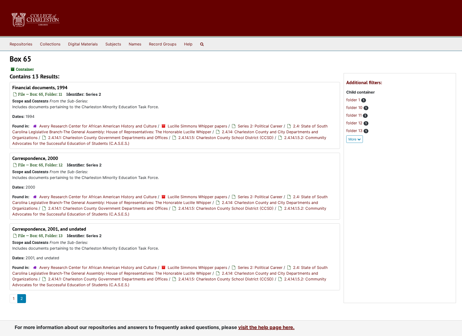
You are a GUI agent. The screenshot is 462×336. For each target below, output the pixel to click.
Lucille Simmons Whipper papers (197, 126)
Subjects (113, 44)
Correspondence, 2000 (35, 158)
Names (135, 44)
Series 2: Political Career (260, 126)
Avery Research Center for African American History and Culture (98, 126)
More (352, 139)
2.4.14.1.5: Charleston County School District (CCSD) (226, 137)
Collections (50, 44)
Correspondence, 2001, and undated (49, 229)
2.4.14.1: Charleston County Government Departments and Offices (108, 137)
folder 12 (355, 122)
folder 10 (355, 107)
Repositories (21, 44)
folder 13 (355, 130)
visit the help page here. (266, 327)
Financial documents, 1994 (39, 87)
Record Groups (162, 44)
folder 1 (353, 99)
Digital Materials (83, 44)
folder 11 (354, 115)
